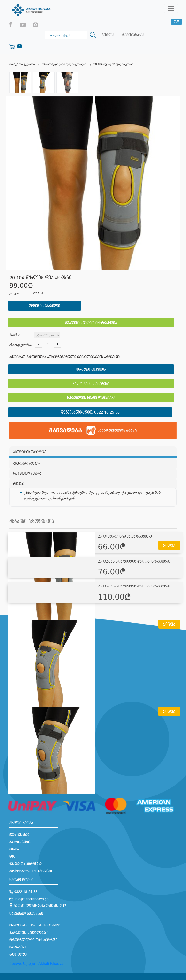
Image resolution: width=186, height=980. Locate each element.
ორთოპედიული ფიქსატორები (64, 64)
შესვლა (108, 35)
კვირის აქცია (20, 842)
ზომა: (14, 335)
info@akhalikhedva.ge (32, 899)
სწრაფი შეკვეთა (91, 370)
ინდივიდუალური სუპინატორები (34, 925)
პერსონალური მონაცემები (30, 871)
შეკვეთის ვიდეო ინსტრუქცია (91, 323)
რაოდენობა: (20, 344)
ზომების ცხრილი (44, 306)
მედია (14, 849)
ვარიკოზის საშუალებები (28, 932)
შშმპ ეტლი (18, 954)
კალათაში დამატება (91, 384)
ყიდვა (169, 546)
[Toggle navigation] (171, 8)
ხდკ (12, 856)
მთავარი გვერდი (22, 64)
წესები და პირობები (25, 864)
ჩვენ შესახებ (19, 835)
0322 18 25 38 (107, 412)
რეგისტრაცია (133, 35)
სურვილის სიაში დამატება (91, 398)
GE (176, 22)
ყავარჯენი (17, 947)
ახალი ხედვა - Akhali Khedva (36, 963)
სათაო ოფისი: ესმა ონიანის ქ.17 (40, 906)
